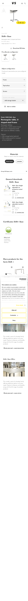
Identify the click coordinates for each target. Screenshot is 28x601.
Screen (5, 91)
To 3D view (21, 23)
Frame (5, 80)
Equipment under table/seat (8, 97)
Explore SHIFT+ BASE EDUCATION (14, 348)
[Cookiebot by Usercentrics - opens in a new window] (19, 279)
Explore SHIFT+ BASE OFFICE (13, 393)
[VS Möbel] (14, 3)
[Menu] (3, 4)
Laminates (19, 161)
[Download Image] (2, 27)
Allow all (14, 310)
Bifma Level (7, 237)
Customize (13, 315)
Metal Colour (9, 161)
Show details (19, 305)
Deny (14, 320)
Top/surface (6, 85)
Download (20, 197)
